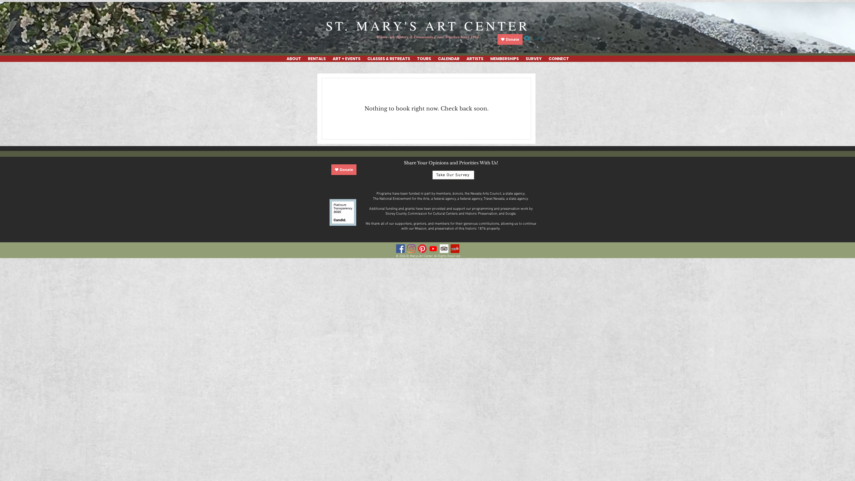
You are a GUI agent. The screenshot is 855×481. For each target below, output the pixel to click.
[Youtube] (433, 248)
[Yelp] (455, 248)
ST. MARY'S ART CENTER (428, 25)
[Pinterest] (422, 248)
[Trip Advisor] (444, 248)
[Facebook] (400, 248)
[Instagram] (411, 248)
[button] (316, 59)
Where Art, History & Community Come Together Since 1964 (428, 37)
